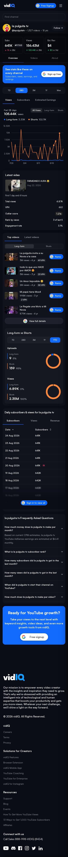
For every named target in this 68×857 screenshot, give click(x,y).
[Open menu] (60, 5)
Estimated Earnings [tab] (45, 99)
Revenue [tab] (55, 420)
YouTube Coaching (13, 773)
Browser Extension (13, 762)
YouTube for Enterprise (15, 778)
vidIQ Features (11, 757)
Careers (7, 732)
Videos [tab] (33, 58)
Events (6, 809)
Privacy (7, 742)
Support (7, 798)
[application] (34, 146)
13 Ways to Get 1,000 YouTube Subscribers (26, 819)
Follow (57, 28)
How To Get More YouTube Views (20, 814)
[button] (9, 90)
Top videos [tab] (13, 237)
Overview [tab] (13, 58)
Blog (5, 803)
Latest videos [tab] (31, 237)
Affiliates (7, 825)
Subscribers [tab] (23, 99)
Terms (6, 737)
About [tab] (55, 58)
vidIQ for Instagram (13, 783)
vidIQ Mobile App (12, 767)
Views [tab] (8, 99)
